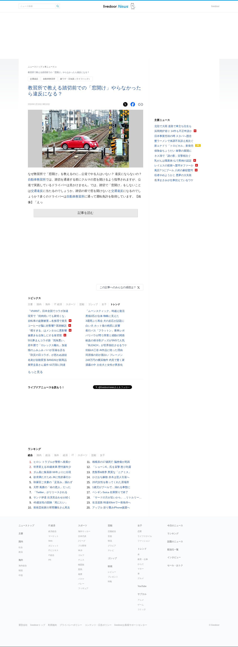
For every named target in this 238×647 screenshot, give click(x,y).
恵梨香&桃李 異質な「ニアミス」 (111, 472)
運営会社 (23, 625)
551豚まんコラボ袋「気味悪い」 (47, 340)
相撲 (80, 574)
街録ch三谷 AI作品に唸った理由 (104, 350)
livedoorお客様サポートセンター (130, 625)
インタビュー (174, 557)
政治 (21, 552)
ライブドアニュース (115, 6)
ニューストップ (35, 67)
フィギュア (83, 588)
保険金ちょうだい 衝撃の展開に (173, 150)
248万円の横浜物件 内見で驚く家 (105, 359)
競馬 (80, 569)
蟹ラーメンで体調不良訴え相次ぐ (173, 140)
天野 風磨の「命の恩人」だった (52, 487)
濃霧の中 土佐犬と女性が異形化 (104, 364)
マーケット (53, 536)
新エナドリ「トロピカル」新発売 (173, 145)
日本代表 (82, 536)
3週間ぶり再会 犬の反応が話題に (105, 320)
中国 (21, 575)
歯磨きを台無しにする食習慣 (45, 335)
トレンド (115, 304)
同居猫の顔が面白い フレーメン (104, 354)
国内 (39, 304)
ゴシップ (93, 304)
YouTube (142, 586)
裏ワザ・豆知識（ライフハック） (75, 79)
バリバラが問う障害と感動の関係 (105, 335)
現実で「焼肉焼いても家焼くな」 (47, 315)
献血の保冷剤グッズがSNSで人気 (105, 340)
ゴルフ (81, 555)
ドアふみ (133, 6)
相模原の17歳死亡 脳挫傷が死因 (111, 461)
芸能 (81, 304)
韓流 (110, 541)
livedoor (215, 6)
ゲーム (141, 605)
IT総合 (51, 555)
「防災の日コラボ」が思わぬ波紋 (47, 354)
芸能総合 (112, 531)
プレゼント (113, 577)
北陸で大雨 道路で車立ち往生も (173, 126)
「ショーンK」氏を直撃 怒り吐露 (111, 466)
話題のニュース (175, 541)
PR (49, 560)
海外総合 (23, 565)
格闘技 (81, 565)
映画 (110, 566)
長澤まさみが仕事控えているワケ (173, 180)
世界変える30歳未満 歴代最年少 (52, 466)
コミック (142, 609)
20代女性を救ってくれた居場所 (110, 482)
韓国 (21, 570)
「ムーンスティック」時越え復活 (105, 310)
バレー (81, 584)
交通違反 (34, 79)
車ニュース (49, 67)
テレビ (111, 550)
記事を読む (86, 213)
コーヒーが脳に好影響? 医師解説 (47, 325)
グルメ (141, 578)
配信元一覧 (172, 549)
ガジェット (53, 546)
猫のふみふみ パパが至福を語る (46, 350)
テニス (81, 560)
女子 (104, 304)
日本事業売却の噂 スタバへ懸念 (173, 136)
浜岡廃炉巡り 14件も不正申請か (173, 130)
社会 (21, 547)
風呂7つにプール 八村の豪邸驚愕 (173, 170)
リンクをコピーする (140, 104)
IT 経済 (58, 304)
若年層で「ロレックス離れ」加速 (47, 345)
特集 (110, 581)
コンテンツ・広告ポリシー (98, 625)
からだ (141, 564)
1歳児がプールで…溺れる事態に (111, 487)
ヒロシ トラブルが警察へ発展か (52, 461)
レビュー (112, 572)
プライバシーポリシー (71, 625)
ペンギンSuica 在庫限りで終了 (110, 492)
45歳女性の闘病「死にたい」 (50, 502)
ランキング (172, 533)
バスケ (81, 579)
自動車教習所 (49, 79)
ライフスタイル (145, 536)
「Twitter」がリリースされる (50, 492)
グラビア (112, 546)
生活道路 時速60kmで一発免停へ (111, 502)
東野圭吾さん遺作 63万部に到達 (46, 364)
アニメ (141, 600)
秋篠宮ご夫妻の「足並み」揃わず (53, 482)
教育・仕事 (143, 559)
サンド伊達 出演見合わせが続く (52, 497)
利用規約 (52, 625)
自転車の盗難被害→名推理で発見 (47, 320)
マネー (141, 569)
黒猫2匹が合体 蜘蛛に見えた (102, 315)
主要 (30, 304)
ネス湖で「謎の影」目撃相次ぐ (172, 155)
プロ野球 (82, 546)
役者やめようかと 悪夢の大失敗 (173, 175)
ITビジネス (53, 550)
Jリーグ (81, 541)
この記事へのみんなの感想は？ (118, 287)
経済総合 (52, 531)
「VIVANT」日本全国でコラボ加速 (48, 310)
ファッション (144, 541)
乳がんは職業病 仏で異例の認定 (173, 160)
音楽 (110, 536)
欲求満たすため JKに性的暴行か (52, 477)
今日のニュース (175, 525)
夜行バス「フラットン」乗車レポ (105, 330)
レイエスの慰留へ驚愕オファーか (173, 165)
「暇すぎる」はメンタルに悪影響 (47, 330)
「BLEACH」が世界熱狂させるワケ (106, 345)
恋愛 (140, 531)
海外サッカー (84, 531)
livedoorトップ (37, 625)
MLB (80, 550)
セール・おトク (175, 565)
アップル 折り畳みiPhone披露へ (111, 507)
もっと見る (35, 372)
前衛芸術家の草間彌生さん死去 (51, 507)
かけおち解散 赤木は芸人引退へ (110, 477)
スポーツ (70, 304)
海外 (47, 304)
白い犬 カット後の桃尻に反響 (103, 325)
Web (50, 541)
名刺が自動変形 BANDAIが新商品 (47, 359)
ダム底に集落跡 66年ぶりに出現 (52, 472)
